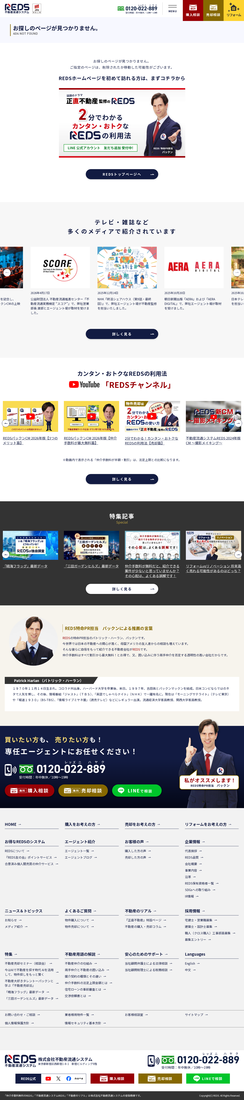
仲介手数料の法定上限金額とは (86, 982)
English (190, 963)
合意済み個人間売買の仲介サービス (29, 863)
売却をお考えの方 (140, 824)
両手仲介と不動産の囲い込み (84, 969)
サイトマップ (194, 1014)
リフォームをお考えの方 (206, 824)
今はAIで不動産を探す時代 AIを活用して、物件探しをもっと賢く (29, 972)
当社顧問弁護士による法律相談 (146, 963)
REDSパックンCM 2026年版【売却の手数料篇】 (214, 440)
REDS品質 (192, 857)
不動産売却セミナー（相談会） (26, 963)
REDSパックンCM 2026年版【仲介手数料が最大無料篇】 (31, 440)
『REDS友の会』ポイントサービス (28, 857)
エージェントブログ (78, 857)
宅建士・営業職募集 (198, 920)
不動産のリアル (138, 911)
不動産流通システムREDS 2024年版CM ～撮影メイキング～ (154, 440)
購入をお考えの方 (80, 824)
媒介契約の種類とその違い (83, 976)
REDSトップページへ (122, 174)
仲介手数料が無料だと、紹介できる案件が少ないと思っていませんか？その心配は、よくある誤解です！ (94, 571)
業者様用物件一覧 (77, 1014)
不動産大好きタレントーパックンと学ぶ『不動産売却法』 (29, 983)
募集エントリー (195, 939)
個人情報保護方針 (17, 1023)
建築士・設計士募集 (198, 926)
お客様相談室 (134, 1014)
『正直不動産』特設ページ (143, 920)
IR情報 (189, 896)
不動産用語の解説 (80, 954)
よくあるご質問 (78, 911)
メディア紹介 (14, 926)
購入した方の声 (135, 851)
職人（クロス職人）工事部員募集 (208, 933)
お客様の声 (134, 841)
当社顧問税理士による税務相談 (146, 969)
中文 (188, 969)
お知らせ (11, 920)
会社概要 (191, 863)
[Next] (238, 423)
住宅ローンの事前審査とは (83, 989)
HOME (10, 824)
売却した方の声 (135, 857)
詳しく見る (122, 333)
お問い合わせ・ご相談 (20, 1014)
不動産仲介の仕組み (78, 963)
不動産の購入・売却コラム (143, 926)
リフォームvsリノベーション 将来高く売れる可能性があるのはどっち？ (156, 568)
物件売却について (77, 926)
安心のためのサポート (144, 954)
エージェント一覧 (77, 851)
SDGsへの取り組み (198, 889)
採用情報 (192, 911)
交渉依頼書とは (75, 995)
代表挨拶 (191, 851)
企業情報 (192, 841)
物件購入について (77, 920)
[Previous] (6, 423)
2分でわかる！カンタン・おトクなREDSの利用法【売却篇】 (92, 440)
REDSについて (15, 851)
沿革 (188, 876)
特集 (8, 954)
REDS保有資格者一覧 (199, 883)
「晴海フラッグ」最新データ (24, 992)
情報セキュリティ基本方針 (83, 1023)
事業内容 (191, 870)
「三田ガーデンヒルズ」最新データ (33, 566)
